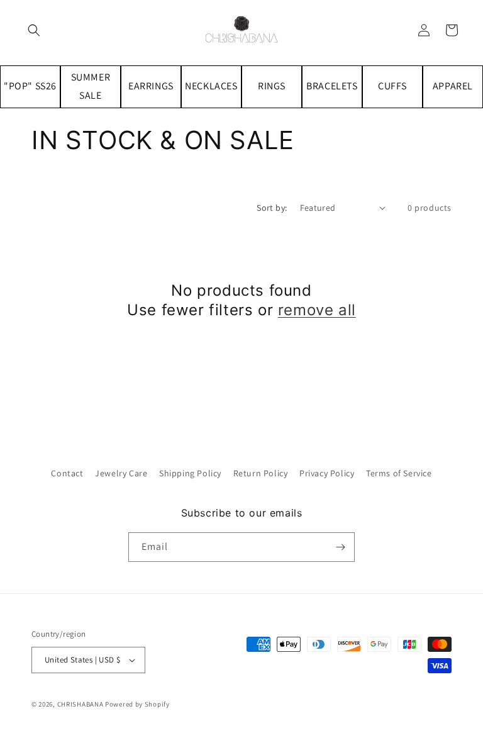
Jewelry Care (121, 473)
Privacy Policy (326, 473)
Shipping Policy (190, 473)
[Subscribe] (340, 547)
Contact (67, 473)
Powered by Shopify (137, 704)
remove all (317, 310)
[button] (34, 30)
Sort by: (272, 207)
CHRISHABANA (80, 704)
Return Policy (260, 473)
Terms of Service (399, 473)
